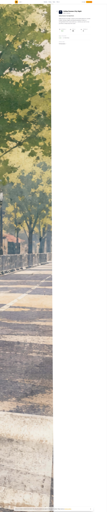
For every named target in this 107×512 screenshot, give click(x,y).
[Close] (91, 509)
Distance (63, 29)
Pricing (50, 1)
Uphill (73, 29)
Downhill (85, 29)
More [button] (58, 1)
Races (54, 1)
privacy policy (68, 509)
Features (45, 1)
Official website (62, 43)
